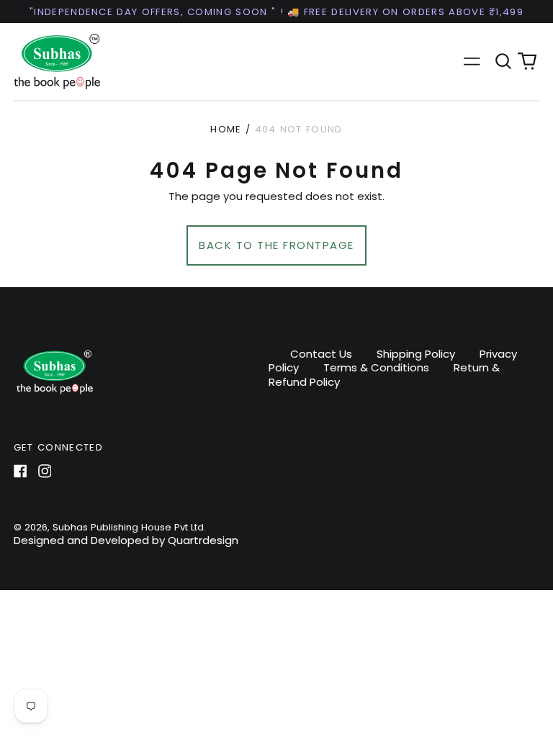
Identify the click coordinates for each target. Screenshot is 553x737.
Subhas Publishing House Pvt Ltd (128, 527)
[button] (503, 61)
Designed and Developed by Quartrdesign (126, 540)
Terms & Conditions (376, 367)
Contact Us (321, 353)
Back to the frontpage (276, 245)
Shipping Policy (416, 353)
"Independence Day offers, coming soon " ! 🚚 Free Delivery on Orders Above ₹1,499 (276, 12)
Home (225, 129)
